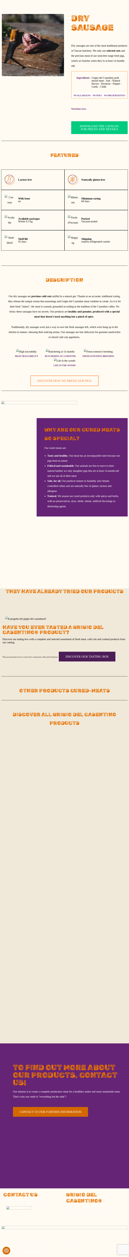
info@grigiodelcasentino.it (36, 1200)
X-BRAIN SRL (33, 1251)
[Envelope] (49, 33)
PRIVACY (72, 1246)
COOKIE (85, 1246)
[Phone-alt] (49, 12)
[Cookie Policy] (6, 1250)
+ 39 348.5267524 (54, 23)
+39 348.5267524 (12, 1200)
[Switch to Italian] (49, 5)
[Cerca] (54, 53)
